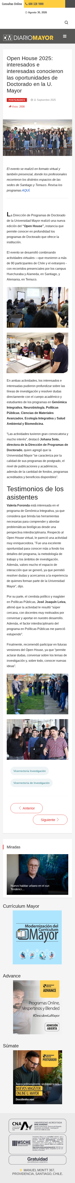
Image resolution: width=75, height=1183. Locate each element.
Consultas (12, 4)
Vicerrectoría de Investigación (31, 782)
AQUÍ (25, 190)
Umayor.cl (70, 4)
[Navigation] (64, 36)
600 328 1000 (35, 4)
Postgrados (17, 100)
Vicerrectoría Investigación (29, 770)
